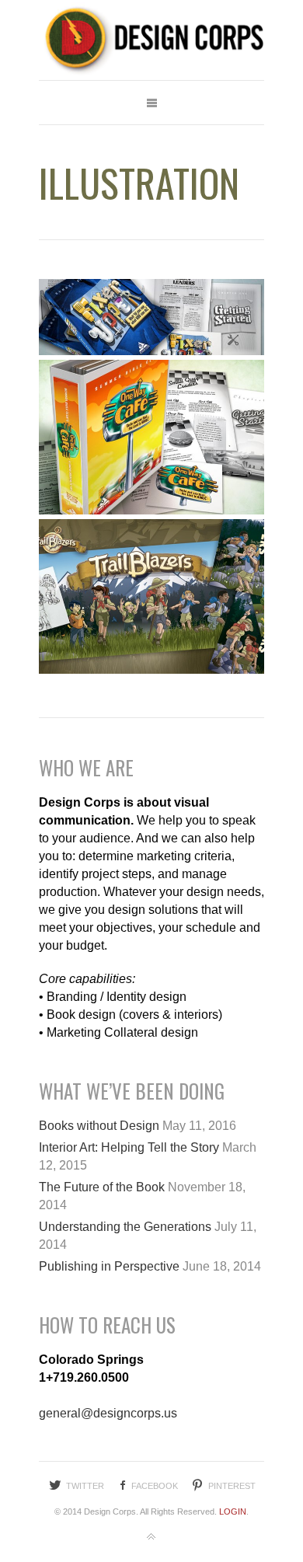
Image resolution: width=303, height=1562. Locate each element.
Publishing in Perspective (109, 1266)
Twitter (85, 1486)
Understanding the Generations (125, 1226)
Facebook (154, 1486)
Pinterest (232, 1486)
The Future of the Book (102, 1187)
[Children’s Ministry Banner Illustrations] (151, 596)
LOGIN (232, 1511)
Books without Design (99, 1125)
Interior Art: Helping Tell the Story (129, 1147)
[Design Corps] (151, 40)
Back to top (151, 1537)
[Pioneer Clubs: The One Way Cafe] (151, 437)
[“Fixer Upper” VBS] (151, 317)
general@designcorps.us (108, 1413)
